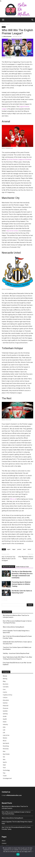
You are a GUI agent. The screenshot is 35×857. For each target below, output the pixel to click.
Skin (4, 759)
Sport (24, 549)
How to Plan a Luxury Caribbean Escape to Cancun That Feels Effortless (17, 622)
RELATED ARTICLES (8, 566)
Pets (4, 751)
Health (5, 719)
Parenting (6, 746)
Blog (4, 681)
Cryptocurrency (7, 695)
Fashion (5, 703)
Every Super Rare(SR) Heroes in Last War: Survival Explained (17, 663)
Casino (5, 692)
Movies (5, 738)
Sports (8, 24)
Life (4, 732)
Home (3, 24)
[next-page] (6, 599)
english (8, 549)
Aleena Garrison (7, 36)
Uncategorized (7, 778)
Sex (4, 757)
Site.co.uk (13, 499)
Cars (4, 689)
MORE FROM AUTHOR (22, 566)
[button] (3, 19)
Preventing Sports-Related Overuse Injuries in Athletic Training (21, 584)
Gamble (5, 711)
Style (4, 765)
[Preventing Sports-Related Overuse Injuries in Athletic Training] (6, 584)
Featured (5, 705)
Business (5, 684)
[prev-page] (3, 599)
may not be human (12, 231)
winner (29, 549)
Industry (5, 724)
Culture (5, 697)
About (3, 840)
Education (6, 700)
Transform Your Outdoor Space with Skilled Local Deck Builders (17, 648)
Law (4, 730)
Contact (4, 843)
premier (19, 549)
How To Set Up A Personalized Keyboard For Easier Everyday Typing (17, 637)
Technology (6, 770)
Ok (18, 854)
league (13, 549)
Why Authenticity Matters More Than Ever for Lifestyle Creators (16, 616)
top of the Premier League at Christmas (18, 159)
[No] (33, 851)
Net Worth (6, 743)
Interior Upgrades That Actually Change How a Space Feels (16, 631)
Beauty (5, 676)
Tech (4, 767)
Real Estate (6, 754)
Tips (4, 773)
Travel (5, 775)
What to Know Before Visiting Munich (13, 627)
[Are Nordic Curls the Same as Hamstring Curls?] (6, 593)
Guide (4, 716)
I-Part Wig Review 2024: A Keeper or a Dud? (25, 557)
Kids (4, 727)
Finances (5, 708)
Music (4, 740)
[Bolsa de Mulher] (17, 9)
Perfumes (6, 749)
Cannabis (6, 687)
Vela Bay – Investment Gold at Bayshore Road (16, 653)
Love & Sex (6, 735)
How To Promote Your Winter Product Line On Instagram (9, 558)
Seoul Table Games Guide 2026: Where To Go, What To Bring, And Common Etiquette (17, 658)
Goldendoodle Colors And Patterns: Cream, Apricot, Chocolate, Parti (17, 642)
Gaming (5, 713)
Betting (5, 678)
